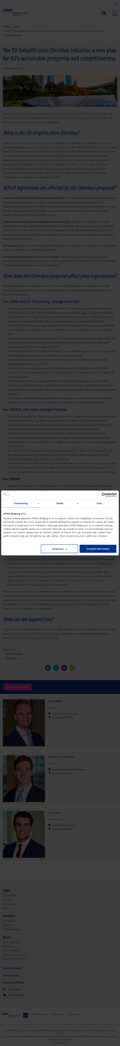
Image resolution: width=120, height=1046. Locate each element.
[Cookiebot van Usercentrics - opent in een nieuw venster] (104, 495)
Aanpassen (58, 548)
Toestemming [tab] (21, 503)
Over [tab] (99, 503)
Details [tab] (60, 503)
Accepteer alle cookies (97, 548)
